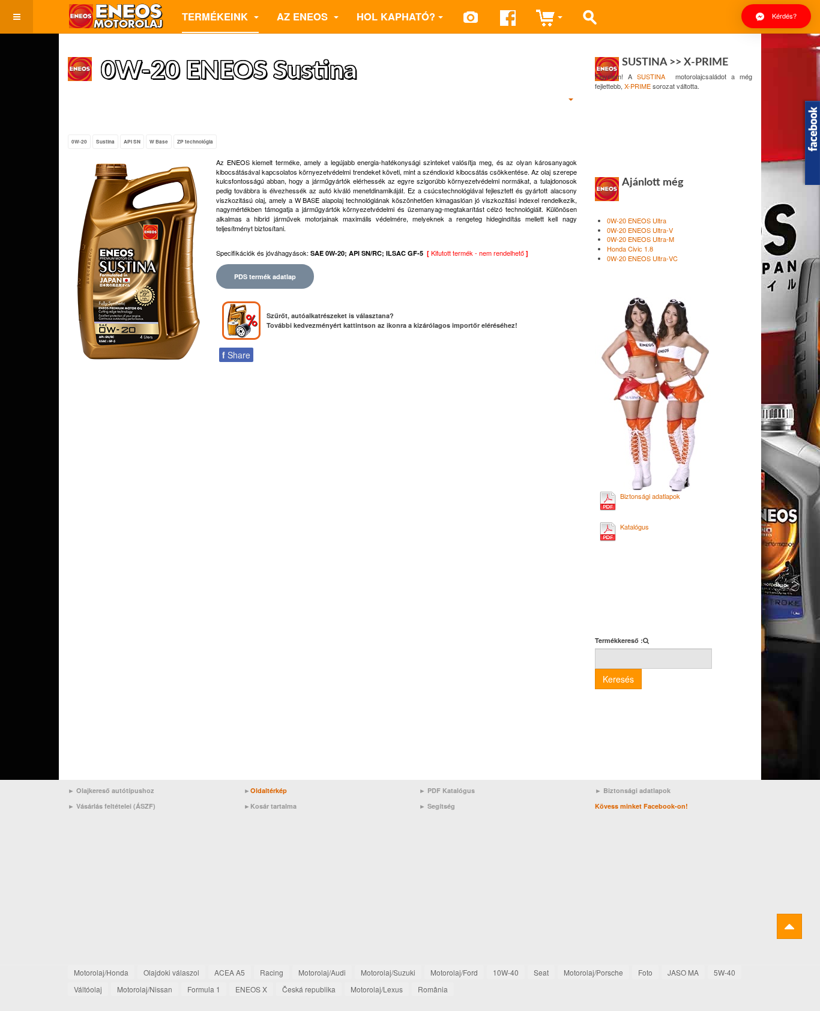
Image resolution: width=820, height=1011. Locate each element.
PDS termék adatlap (265, 276)
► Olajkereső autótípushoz (111, 790)
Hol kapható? (396, 16)
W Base (158, 141)
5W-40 (724, 972)
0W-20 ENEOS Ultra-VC (642, 258)
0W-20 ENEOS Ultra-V (640, 230)
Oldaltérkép (268, 790)
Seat (541, 972)
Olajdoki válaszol (171, 972)
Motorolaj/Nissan (144, 989)
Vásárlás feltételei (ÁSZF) (115, 805)
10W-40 (506, 972)
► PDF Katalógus (447, 790)
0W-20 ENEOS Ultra (636, 220)
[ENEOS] (116, 16)
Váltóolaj (88, 989)
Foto (645, 972)
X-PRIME (637, 86)
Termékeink (216, 16)
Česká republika (309, 989)
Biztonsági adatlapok (650, 496)
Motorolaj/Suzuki (388, 972)
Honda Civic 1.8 (630, 248)
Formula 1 (203, 989)
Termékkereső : (619, 640)
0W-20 (79, 141)
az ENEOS (304, 16)
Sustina (105, 141)
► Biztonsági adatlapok (633, 790)
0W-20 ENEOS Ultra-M (640, 239)
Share (236, 355)
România (433, 989)
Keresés (618, 679)
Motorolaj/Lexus (377, 989)
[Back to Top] (789, 926)
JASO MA (683, 972)
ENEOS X (251, 989)
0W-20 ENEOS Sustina (229, 70)
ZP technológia (195, 141)
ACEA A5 (229, 972)
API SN (132, 141)
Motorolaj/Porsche (593, 972)
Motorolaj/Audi (322, 972)
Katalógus (634, 526)
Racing (271, 972)
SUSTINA (651, 76)
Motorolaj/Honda (101, 972)
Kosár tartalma (273, 805)
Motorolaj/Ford (454, 972)
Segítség (441, 805)
